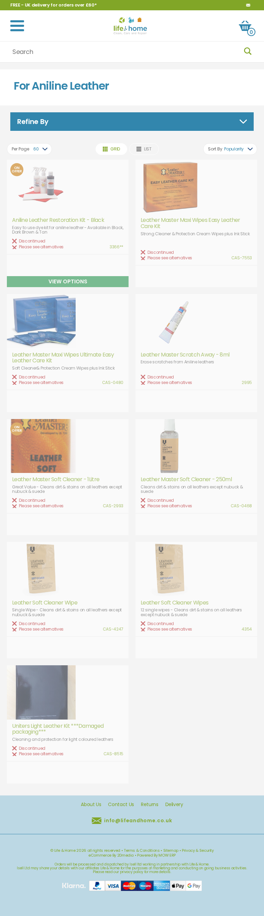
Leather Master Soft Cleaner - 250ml (186, 479)
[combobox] (29, 149)
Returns (149, 804)
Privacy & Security (198, 850)
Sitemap (171, 850)
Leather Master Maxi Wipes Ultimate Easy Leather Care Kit (63, 358)
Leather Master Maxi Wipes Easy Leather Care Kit (190, 223)
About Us (91, 804)
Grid (115, 149)
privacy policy (131, 872)
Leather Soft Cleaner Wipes (174, 603)
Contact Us (121, 804)
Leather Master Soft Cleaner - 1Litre (55, 479)
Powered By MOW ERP (156, 855)
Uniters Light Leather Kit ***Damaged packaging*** (57, 729)
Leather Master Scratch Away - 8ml (185, 355)
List (148, 149)
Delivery (174, 804)
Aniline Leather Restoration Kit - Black (58, 220)
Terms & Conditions (142, 850)
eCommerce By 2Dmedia (111, 855)
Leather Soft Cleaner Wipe (44, 603)
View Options (67, 281)
